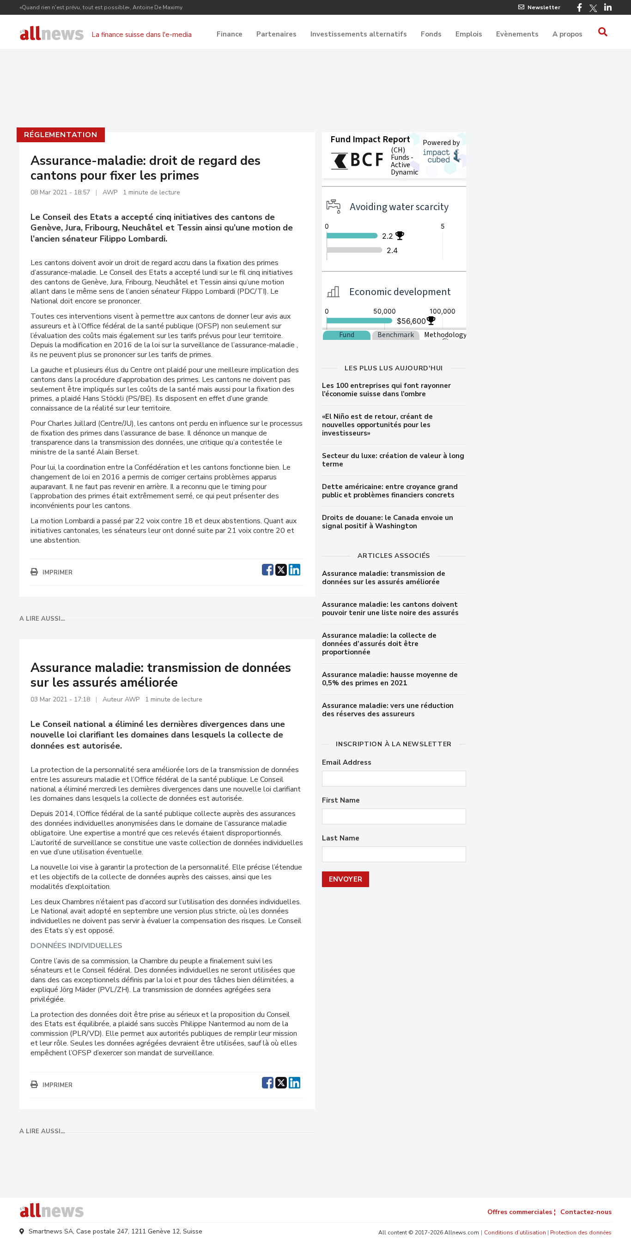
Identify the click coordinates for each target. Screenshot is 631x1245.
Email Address (346, 762)
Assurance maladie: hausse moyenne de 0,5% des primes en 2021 (390, 679)
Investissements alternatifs (358, 34)
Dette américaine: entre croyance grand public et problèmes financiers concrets (390, 491)
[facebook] (267, 568)
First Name (341, 800)
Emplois (468, 34)
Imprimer (57, 572)
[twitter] (281, 568)
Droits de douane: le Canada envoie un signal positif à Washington (387, 522)
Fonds (431, 34)
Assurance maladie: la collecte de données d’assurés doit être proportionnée (379, 643)
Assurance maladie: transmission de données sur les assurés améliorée (383, 577)
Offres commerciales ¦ (521, 1212)
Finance (230, 34)
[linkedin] (294, 568)
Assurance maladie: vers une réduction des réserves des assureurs (388, 709)
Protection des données (581, 1232)
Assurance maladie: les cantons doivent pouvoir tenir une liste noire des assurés (390, 608)
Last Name (340, 838)
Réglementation (60, 135)
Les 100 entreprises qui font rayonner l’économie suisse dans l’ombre (386, 389)
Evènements (517, 34)
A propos (567, 34)
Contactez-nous (586, 1212)
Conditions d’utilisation (515, 1232)
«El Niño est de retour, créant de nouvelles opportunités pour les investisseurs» (377, 424)
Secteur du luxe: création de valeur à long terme (393, 460)
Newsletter (544, 7)
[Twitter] (593, 8)
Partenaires (276, 34)
